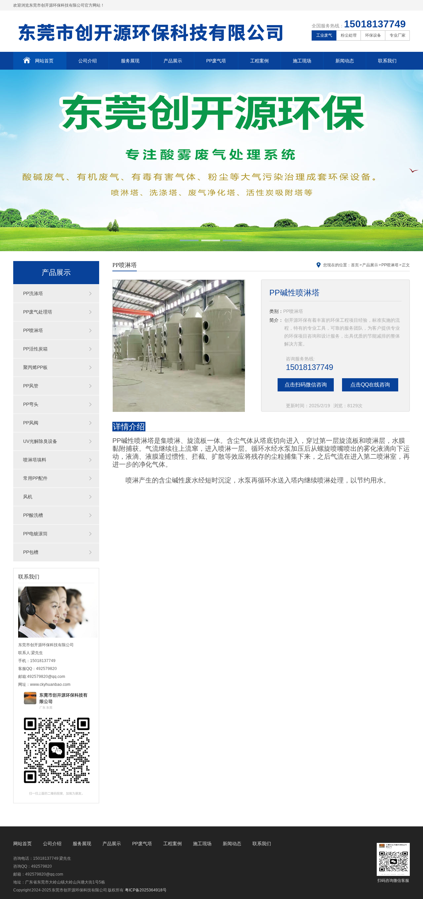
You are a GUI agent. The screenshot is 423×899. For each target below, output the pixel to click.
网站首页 (44, 60)
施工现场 (302, 60)
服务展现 (130, 60)
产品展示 (173, 60)
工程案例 (259, 60)
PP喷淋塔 (33, 330)
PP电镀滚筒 (35, 533)
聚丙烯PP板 (35, 367)
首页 (355, 265)
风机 (27, 496)
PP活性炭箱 (35, 348)
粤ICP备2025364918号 (146, 890)
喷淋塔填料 (34, 459)
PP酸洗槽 (33, 515)
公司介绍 (87, 60)
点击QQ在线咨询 (370, 384)
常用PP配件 (35, 478)
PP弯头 (30, 404)
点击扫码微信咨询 (306, 384)
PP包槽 (30, 552)
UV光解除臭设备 (40, 441)
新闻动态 (344, 60)
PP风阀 (30, 422)
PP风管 (30, 385)
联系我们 (387, 60)
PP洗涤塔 (33, 293)
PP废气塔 (216, 60)
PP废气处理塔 (37, 312)
